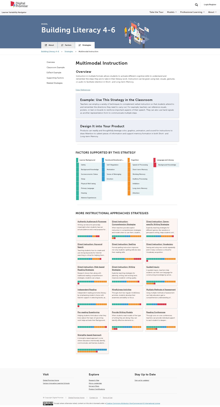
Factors (68, 45)
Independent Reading (87, 289)
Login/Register (210, 4)
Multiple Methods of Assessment (161, 289)
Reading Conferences (155, 312)
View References (83, 90)
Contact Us (93, 398)
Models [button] (171, 12)
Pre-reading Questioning (88, 312)
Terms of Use (107, 398)
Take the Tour (157, 12)
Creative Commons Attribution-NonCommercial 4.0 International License (133, 403)
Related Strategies (55, 83)
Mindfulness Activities (121, 289)
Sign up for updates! (142, 380)
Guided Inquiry (152, 267)
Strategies (86, 45)
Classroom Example (56, 67)
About (51, 45)
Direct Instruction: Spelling (124, 244)
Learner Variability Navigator (14, 12)
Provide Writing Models (122, 312)
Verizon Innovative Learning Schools (56, 383)
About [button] (211, 12)
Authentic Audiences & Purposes (92, 221)
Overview (51, 62)
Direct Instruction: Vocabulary (159, 244)
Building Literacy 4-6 (50, 51)
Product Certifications (97, 389)
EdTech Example (54, 72)
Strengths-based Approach (89, 335)
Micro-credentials (95, 383)
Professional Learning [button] (191, 12)
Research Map (94, 380)
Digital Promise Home (51, 380)
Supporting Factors (55, 78)
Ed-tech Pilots (94, 386)
